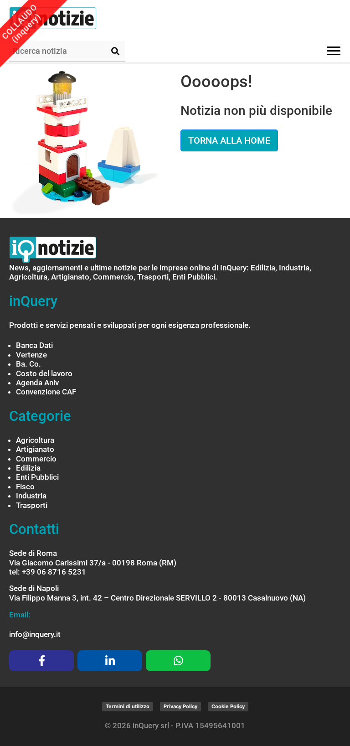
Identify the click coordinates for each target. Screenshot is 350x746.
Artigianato (35, 449)
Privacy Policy (180, 706)
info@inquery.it (35, 634)
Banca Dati (34, 345)
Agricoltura (35, 440)
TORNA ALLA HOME (229, 140)
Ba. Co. (28, 363)
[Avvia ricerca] (115, 51)
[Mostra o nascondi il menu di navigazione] (333, 51)
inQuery (33, 301)
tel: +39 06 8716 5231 (47, 571)
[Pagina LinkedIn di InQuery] (109, 660)
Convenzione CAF (46, 391)
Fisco (25, 486)
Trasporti (31, 505)
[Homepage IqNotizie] (70, 20)
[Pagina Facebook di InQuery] (41, 660)
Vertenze (31, 354)
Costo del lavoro (44, 373)
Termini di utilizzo (127, 706)
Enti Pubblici (37, 477)
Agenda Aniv (37, 382)
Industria (31, 495)
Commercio (36, 458)
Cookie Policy (228, 706)
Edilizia (28, 467)
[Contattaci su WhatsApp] (178, 660)
